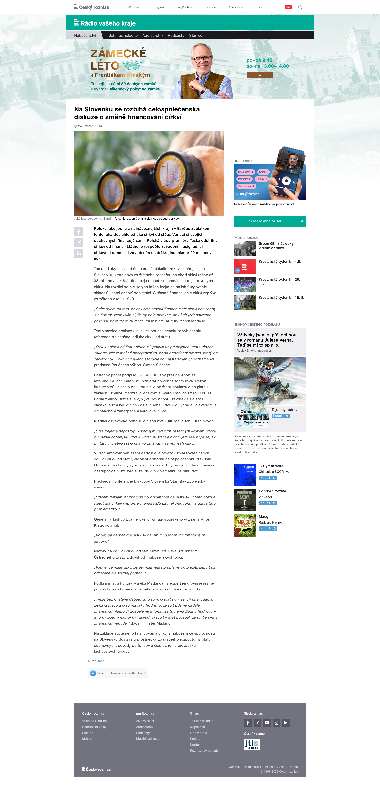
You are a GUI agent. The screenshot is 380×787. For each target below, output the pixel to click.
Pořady (260, 179)
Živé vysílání (244, 186)
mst (101, 661)
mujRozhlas (185, 7)
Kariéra (195, 739)
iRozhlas (134, 7)
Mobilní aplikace (148, 739)
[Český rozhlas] (91, 7)
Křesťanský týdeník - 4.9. (280, 261)
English (293, 766)
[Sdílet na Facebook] (78, 231)
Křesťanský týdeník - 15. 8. (281, 297)
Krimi (262, 172)
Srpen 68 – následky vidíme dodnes (276, 245)
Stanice (211, 7)
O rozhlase (236, 7)
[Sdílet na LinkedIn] (78, 253)
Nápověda (197, 727)
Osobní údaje (252, 766)
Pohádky (243, 179)
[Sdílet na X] (78, 242)
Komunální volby (94, 727)
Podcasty (176, 35)
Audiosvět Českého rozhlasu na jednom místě (264, 204)
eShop (87, 739)
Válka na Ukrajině (94, 721)
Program (158, 7)
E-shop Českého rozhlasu (257, 324)
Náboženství (85, 35)
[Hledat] (300, 7)
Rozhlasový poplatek (205, 751)
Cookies (234, 766)
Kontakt (195, 745)
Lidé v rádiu (198, 733)
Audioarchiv (152, 35)
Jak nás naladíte (123, 35)
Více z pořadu (247, 238)
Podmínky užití (274, 766)
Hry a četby (244, 172)
